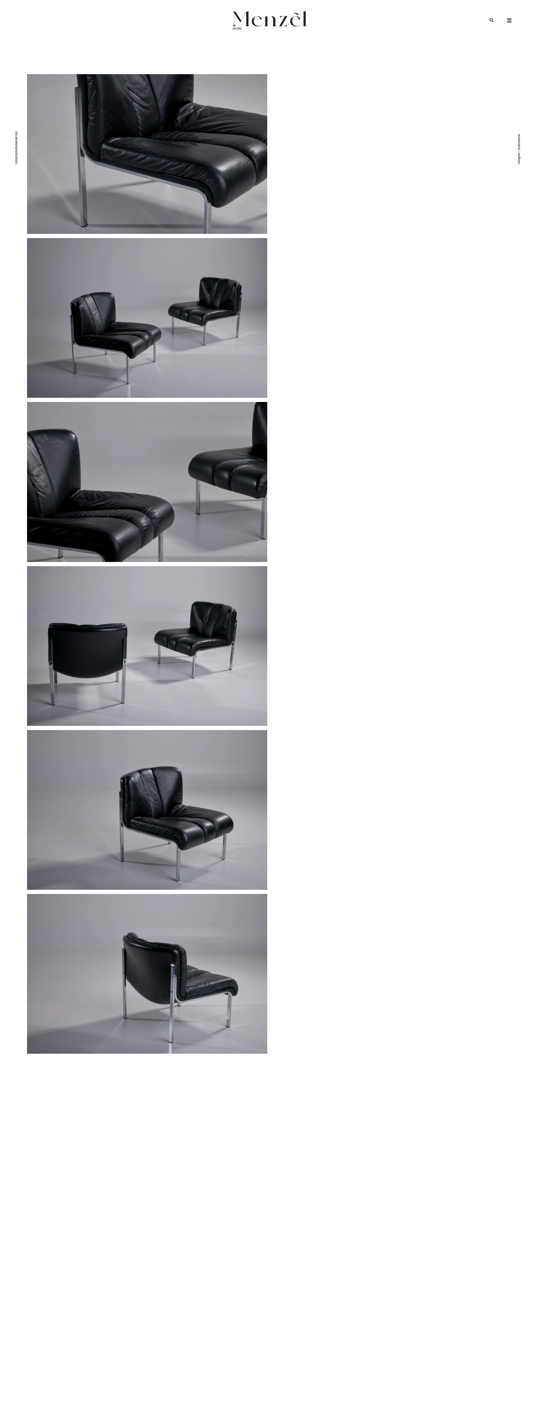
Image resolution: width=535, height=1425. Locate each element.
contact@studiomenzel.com (16, 147)
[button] (491, 20)
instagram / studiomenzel (519, 149)
